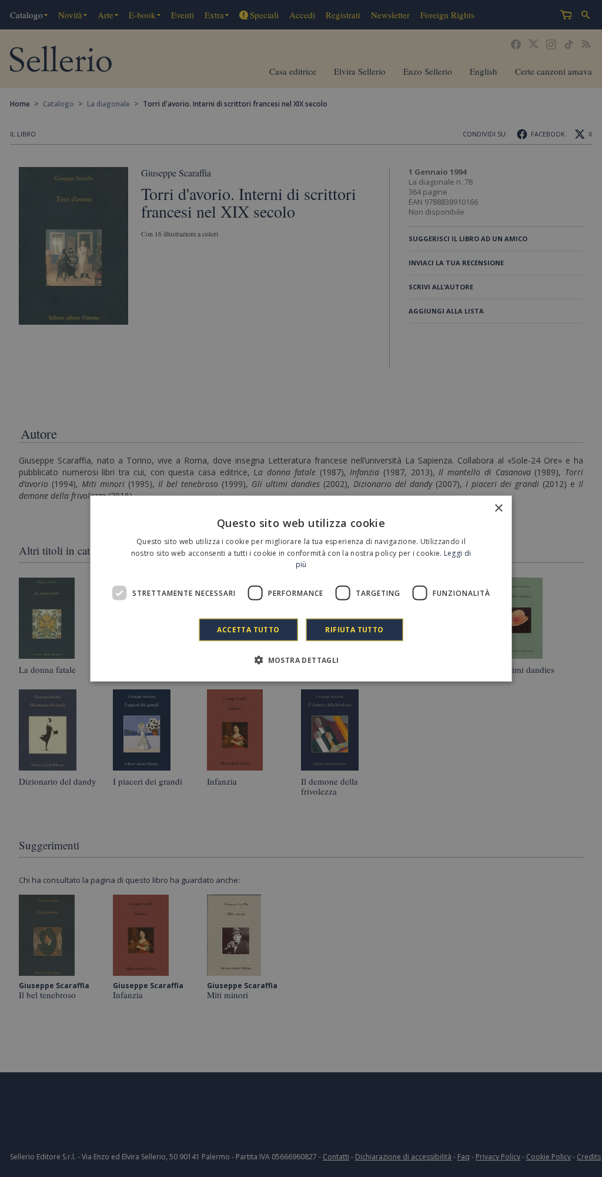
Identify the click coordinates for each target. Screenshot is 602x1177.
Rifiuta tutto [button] (354, 630)
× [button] (498, 508)
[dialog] (301, 588)
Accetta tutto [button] (248, 630)
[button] (301, 660)
